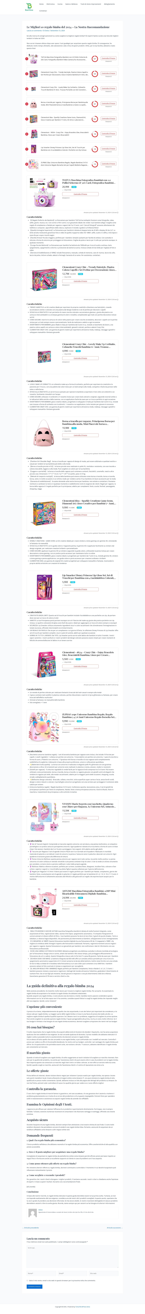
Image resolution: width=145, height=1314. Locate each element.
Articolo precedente (30, 1227)
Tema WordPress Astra (82, 1307)
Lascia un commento (34, 31)
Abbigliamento (109, 4)
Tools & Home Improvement (90, 4)
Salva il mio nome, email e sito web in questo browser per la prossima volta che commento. (62, 1281)
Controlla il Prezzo (108, 58)
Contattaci (43, 11)
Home (41, 4)
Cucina (60, 4)
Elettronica (51, 4)
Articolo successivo (115, 1227)
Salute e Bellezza (71, 4)
